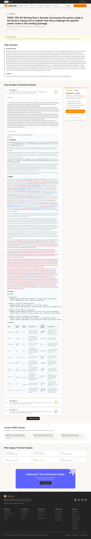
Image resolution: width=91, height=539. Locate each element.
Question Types (24, 513)
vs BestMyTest (75, 528)
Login (68, 5)
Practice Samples (76, 520)
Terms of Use (75, 535)
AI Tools (40, 5)
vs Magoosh (74, 526)
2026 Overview (75, 511)
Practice (32, 5)
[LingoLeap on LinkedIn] (75, 500)
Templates (6, 516)
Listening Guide (58, 511)
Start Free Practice (80, 5)
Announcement (58, 516)
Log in (79, 117)
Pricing (55, 5)
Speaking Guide (24, 511)
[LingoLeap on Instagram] (82, 500)
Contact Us (68, 535)
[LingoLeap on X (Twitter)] (79, 500)
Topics (5, 520)
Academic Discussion (8, 513)
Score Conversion (76, 518)
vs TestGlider (75, 525)
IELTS (11, 1)
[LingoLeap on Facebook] (86, 500)
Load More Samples (33, 418)
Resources (48, 5)
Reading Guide (41, 511)
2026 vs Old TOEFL (76, 516)
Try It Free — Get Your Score (75, 111)
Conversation (58, 514)
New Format (74, 513)
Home (21, 5)
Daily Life (40, 516)
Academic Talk (58, 518)
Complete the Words (42, 518)
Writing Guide (7, 511)
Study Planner (75, 523)
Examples (6, 518)
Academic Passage (42, 514)
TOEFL (6, 1)
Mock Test (74, 521)
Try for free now (45, 483)
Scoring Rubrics (7, 514)
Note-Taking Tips (58, 520)
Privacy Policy (83, 535)
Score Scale (74, 514)
